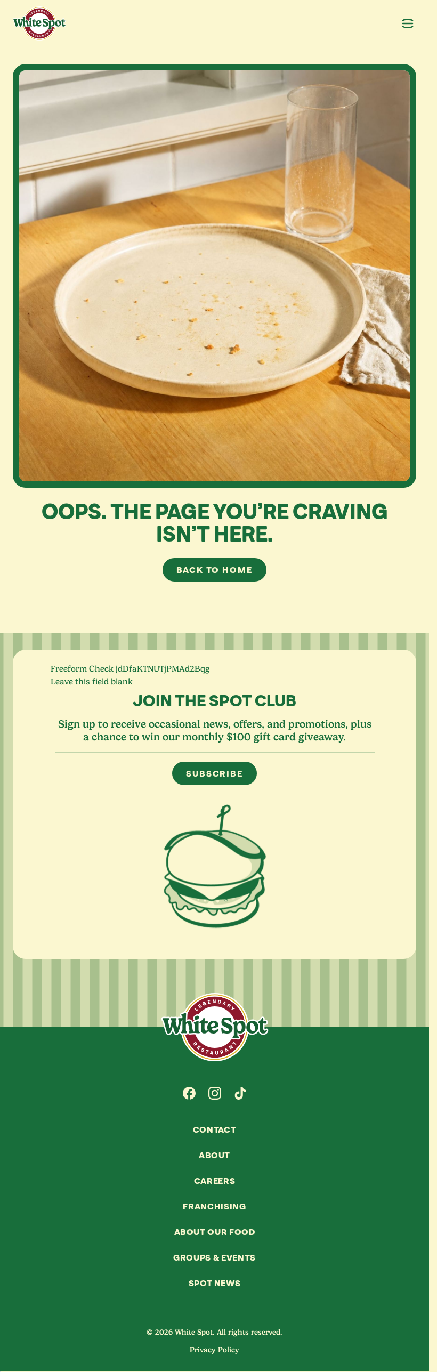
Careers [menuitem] (214, 1180)
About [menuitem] (214, 1155)
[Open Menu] (407, 23)
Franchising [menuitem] (214, 1206)
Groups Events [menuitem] (214, 1257)
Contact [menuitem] (214, 1129)
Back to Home (214, 569)
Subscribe (214, 773)
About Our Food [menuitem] (214, 1231)
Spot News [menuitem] (215, 1283)
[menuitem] (189, 1093)
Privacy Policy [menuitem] (214, 1349)
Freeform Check (82, 669)
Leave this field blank (92, 682)
